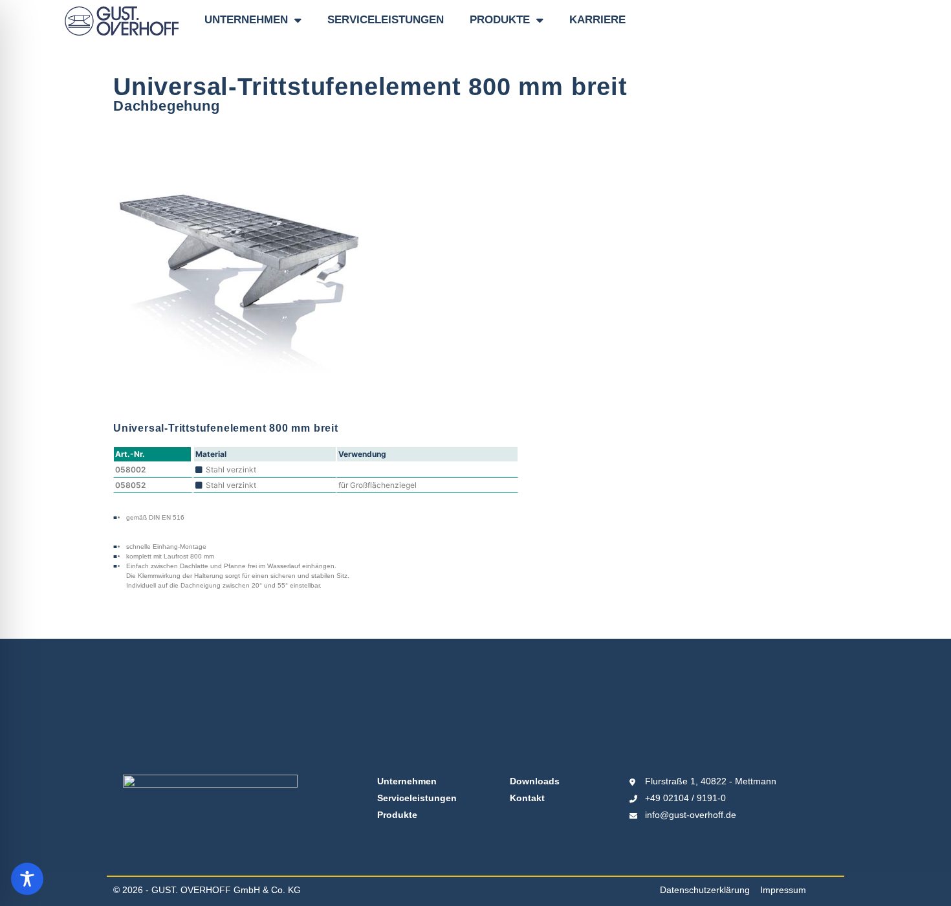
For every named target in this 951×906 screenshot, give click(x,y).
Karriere (597, 20)
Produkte (500, 20)
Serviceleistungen (385, 20)
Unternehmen (246, 20)
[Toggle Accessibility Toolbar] (27, 878)
